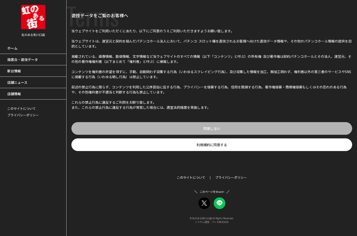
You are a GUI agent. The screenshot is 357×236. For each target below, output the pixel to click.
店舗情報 (14, 93)
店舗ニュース (17, 82)
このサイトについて (21, 108)
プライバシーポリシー (23, 115)
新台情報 (14, 70)
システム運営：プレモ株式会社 (212, 222)
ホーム (12, 48)
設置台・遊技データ (22, 59)
